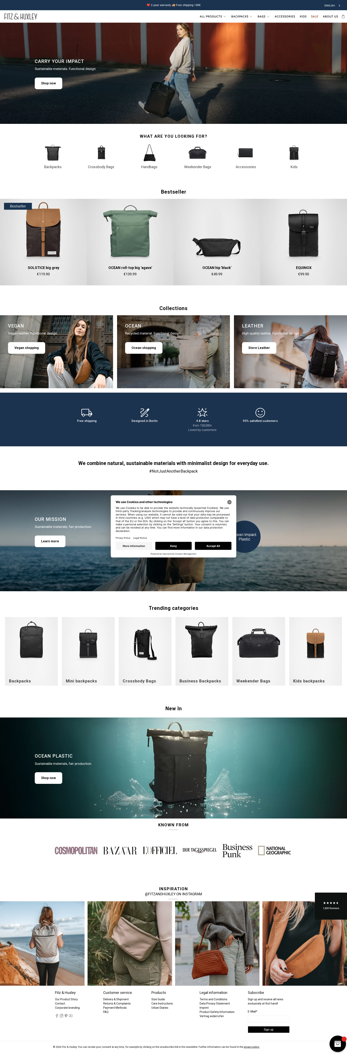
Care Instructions (162, 1003)
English (330, 5)
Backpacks (239, 16)
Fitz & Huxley (69, 1046)
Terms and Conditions (213, 999)
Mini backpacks (81, 681)
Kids (303, 16)
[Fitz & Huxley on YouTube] (70, 1016)
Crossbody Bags (101, 167)
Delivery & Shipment (116, 999)
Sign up (269, 1029)
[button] (331, 906)
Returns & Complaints (117, 1003)
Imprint (204, 1007)
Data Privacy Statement (215, 1003)
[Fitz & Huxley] (20, 16)
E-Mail (252, 1011)
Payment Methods (115, 1007)
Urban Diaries (159, 1007)
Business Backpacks (200, 681)
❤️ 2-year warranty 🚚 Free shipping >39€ (174, 5)
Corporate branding (67, 1007)
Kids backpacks (309, 681)
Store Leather (259, 348)
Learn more (50, 541)
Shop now (48, 83)
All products (211, 16)
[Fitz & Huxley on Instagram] (61, 1016)
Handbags (149, 167)
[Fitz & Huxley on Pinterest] (66, 1016)
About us (330, 16)
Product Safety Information (217, 1012)
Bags (261, 16)
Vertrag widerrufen (212, 1016)
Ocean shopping (144, 348)
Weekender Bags (197, 167)
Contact (60, 1003)
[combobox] (333, 5)
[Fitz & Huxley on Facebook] (57, 1016)
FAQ (105, 1012)
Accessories (285, 16)
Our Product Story (66, 999)
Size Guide (158, 999)
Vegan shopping (26, 348)
